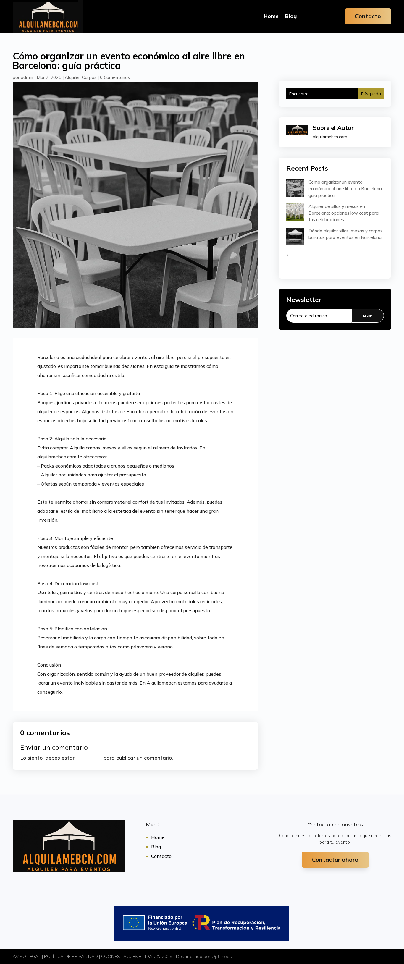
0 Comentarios (115, 77)
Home (271, 16)
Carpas (89, 77)
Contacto (368, 16)
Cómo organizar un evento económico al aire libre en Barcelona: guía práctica (345, 188)
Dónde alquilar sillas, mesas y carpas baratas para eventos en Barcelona (345, 234)
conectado (89, 757)
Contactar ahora (335, 859)
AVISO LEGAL (27, 956)
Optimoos (221, 956)
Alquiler (72, 77)
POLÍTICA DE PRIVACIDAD (71, 956)
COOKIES (110, 956)
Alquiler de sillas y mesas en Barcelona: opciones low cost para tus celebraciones (343, 212)
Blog (291, 16)
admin (27, 77)
